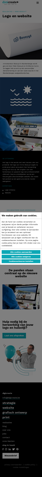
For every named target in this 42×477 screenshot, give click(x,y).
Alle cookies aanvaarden (21, 252)
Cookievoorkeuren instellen (21, 261)
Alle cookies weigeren (21, 257)
